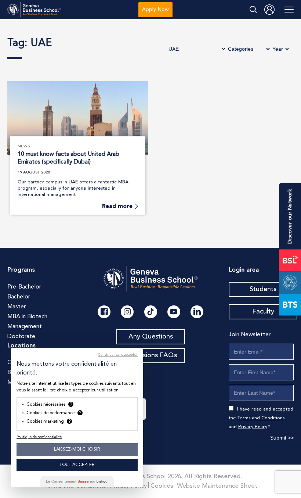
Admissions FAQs (150, 355)
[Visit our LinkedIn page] (197, 311)
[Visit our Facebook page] (104, 311)
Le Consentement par (77, 481)
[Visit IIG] (290, 282)
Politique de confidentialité (39, 437)
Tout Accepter (77, 465)
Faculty (263, 311)
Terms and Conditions (260, 418)
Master (16, 307)
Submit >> (282, 438)
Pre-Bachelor (24, 287)
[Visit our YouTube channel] (173, 311)
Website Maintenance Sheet (217, 486)
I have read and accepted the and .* (261, 418)
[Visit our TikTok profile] (150, 311)
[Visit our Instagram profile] (127, 311)
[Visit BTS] (290, 304)
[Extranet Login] (269, 9)
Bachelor (18, 297)
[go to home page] (34, 9)
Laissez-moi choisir (77, 449)
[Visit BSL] (290, 260)
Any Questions (150, 336)
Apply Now (155, 9)
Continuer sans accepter (118, 355)
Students (263, 289)
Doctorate (21, 337)
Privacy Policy (252, 426)
